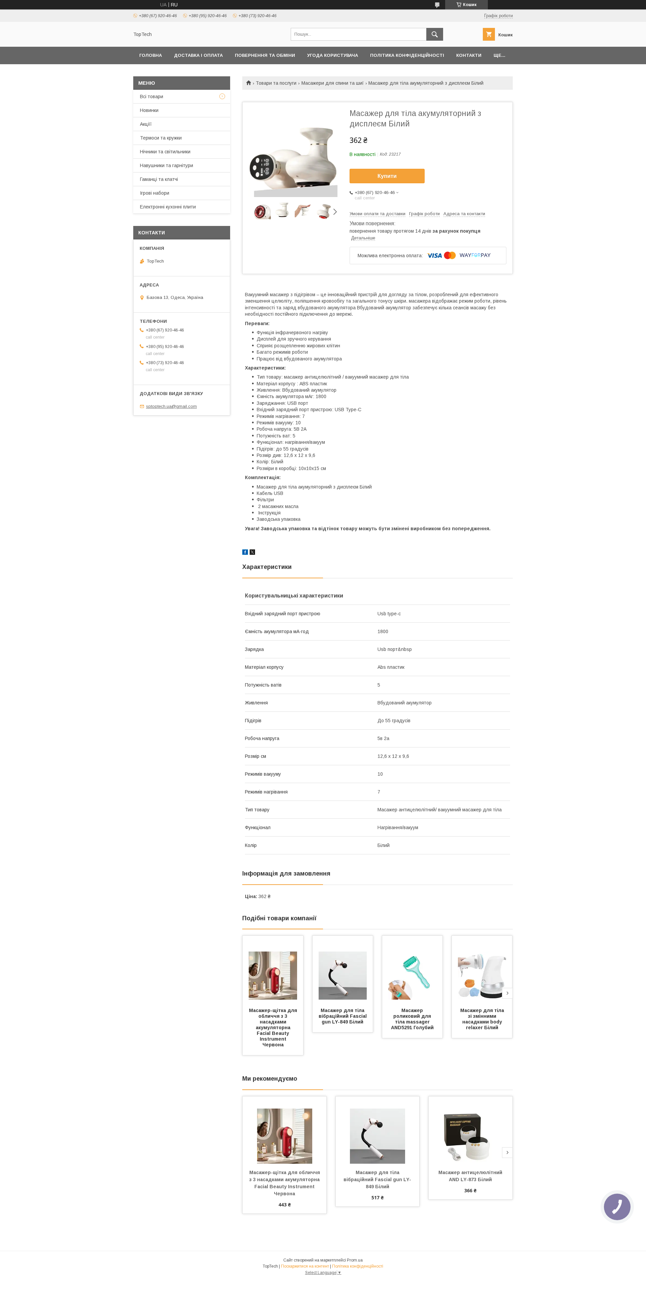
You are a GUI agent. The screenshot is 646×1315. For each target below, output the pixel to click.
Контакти (468, 55)
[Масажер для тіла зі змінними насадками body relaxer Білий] (482, 969)
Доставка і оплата (198, 55)
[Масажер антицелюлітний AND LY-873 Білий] (470, 1130)
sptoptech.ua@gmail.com (171, 406)
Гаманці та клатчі (159, 179)
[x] (252, 553)
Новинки (149, 110)
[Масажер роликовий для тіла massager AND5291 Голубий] (412, 969)
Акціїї (146, 124)
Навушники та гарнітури (166, 165)
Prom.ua (355, 1260)
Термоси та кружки (161, 138)
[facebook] (245, 553)
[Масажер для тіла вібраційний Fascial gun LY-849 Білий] (343, 969)
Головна (150, 55)
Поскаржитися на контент (305, 1266)
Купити (387, 176)
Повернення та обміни (265, 55)
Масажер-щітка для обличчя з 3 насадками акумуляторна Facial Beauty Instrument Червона (273, 1027)
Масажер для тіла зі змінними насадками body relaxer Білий (482, 1019)
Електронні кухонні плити (168, 206)
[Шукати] (434, 34)
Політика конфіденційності (407, 55)
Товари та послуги (276, 83)
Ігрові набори (154, 193)
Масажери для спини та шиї (332, 83)
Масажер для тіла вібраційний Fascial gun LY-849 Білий (343, 1016)
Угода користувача (332, 55)
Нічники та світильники (165, 151)
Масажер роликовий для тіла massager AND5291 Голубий (412, 1019)
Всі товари (151, 96)
